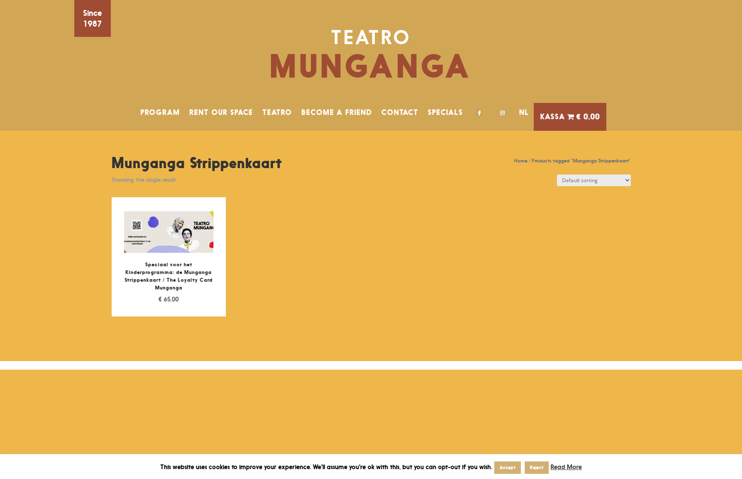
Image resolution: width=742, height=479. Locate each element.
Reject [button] (537, 467)
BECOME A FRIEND (336, 112)
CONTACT (399, 112)
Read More (566, 467)
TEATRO (277, 112)
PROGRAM (160, 112)
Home (520, 160)
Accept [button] (507, 467)
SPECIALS (445, 112)
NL (524, 112)
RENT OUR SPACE (221, 112)
